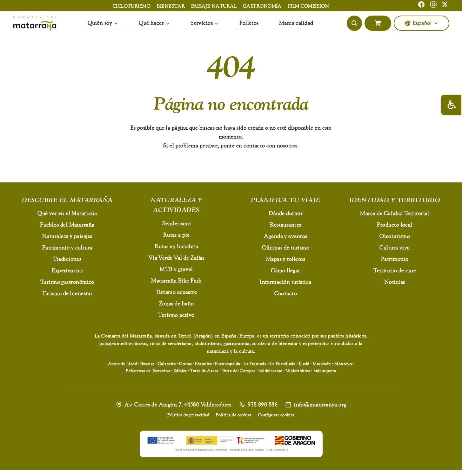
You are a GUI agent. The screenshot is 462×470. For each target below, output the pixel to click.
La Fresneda (255, 363)
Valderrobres (298, 370)
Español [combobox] (422, 23)
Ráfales (180, 370)
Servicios (202, 22)
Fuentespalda (227, 363)
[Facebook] (421, 4)
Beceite (147, 363)
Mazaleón (322, 363)
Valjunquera (324, 370)
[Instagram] (433, 4)
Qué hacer (151, 22)
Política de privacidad (188, 414)
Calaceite (167, 363)
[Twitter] (444, 4)
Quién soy (100, 22)
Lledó (304, 363)
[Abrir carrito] (378, 23)
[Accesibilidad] (451, 105)
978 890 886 (263, 404)
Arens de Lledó (122, 363)
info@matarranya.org (320, 404)
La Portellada (282, 363)
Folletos (249, 22)
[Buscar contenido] (354, 23)
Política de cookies (234, 414)
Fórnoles (203, 363)
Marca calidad (296, 22)
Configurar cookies (276, 414)
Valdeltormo (270, 370)
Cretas (185, 363)
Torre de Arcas (204, 370)
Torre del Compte (238, 370)
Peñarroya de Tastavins (148, 370)
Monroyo (343, 363)
